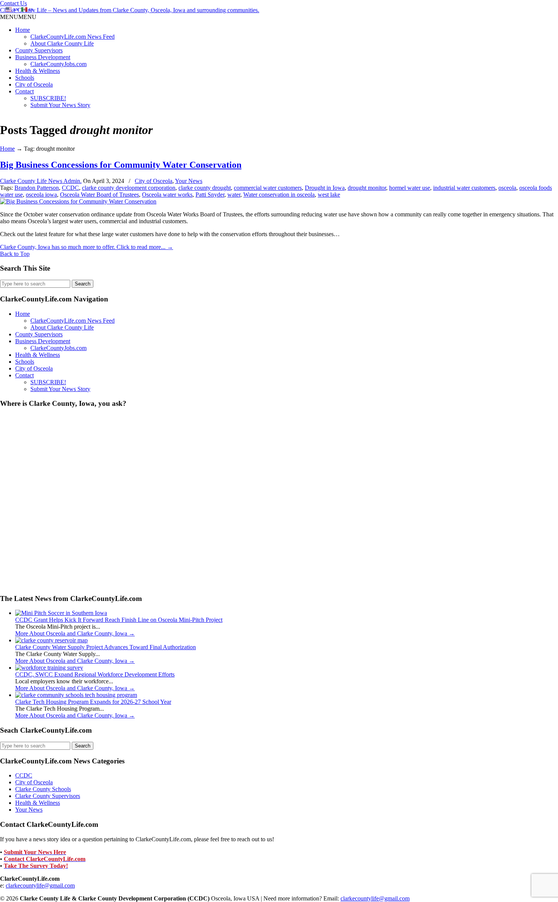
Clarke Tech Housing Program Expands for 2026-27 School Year (93, 702)
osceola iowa (41, 194)
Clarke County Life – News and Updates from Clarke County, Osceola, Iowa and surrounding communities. (129, 10)
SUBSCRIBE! (48, 98)
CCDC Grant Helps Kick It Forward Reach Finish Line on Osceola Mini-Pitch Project (118, 620)
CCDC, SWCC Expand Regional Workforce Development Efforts (95, 674)
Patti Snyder (209, 194)
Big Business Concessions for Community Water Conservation (120, 165)
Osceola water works (167, 194)
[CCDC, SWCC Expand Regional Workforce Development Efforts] (49, 667)
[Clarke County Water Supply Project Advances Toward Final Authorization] (51, 640)
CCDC (70, 187)
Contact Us (13, 3)
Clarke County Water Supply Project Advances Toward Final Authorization (105, 647)
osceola (507, 187)
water (233, 194)
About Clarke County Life (62, 43)
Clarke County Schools (43, 789)
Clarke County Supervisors (47, 796)
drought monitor (367, 187)
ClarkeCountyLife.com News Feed (72, 36)
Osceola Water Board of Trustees (99, 194)
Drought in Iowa (325, 187)
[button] (18, 17)
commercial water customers (268, 187)
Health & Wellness (37, 71)
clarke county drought (204, 187)
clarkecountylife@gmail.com (40, 885)
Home (22, 30)
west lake (329, 194)
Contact (24, 91)
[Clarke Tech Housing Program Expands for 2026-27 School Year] (76, 695)
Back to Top (15, 254)
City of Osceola (34, 84)
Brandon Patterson (36, 187)
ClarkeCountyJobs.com (58, 64)
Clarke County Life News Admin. (41, 181)
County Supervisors (39, 50)
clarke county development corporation (128, 187)
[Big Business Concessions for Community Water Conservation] (78, 201)
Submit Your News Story (60, 105)
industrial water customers (464, 187)
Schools (24, 77)
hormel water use (409, 187)
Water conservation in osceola (279, 194)
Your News (188, 181)
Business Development (42, 57)
